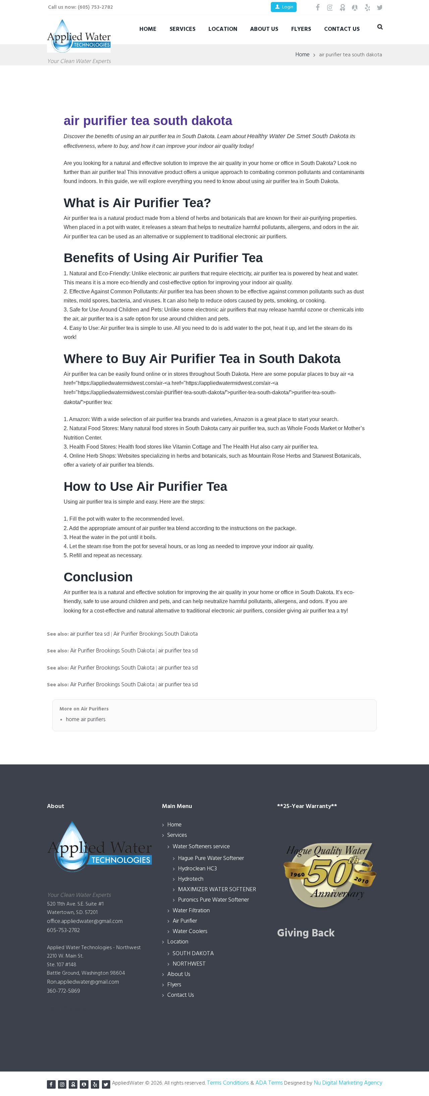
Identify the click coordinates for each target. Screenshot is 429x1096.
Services (182, 29)
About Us (264, 29)
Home (148, 29)
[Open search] (379, 28)
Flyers (301, 29)
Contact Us (342, 29)
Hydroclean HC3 (197, 869)
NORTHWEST (189, 964)
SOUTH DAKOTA (193, 954)
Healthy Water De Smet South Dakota (298, 136)
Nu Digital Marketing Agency (347, 1083)
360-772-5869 (63, 991)
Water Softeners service (201, 847)
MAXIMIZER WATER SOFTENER (217, 890)
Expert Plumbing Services (77, 1009)
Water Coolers (190, 931)
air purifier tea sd (90, 634)
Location (222, 29)
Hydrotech (190, 879)
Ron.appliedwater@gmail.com (83, 982)
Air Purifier (185, 921)
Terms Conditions (228, 1083)
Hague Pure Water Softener (211, 858)
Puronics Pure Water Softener (213, 900)
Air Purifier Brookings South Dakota (155, 634)
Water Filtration (191, 911)
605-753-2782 (63, 930)
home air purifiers (86, 719)
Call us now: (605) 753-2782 (80, 7)
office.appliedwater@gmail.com (85, 921)
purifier (173, 392)
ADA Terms (269, 1083)
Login (287, 7)
